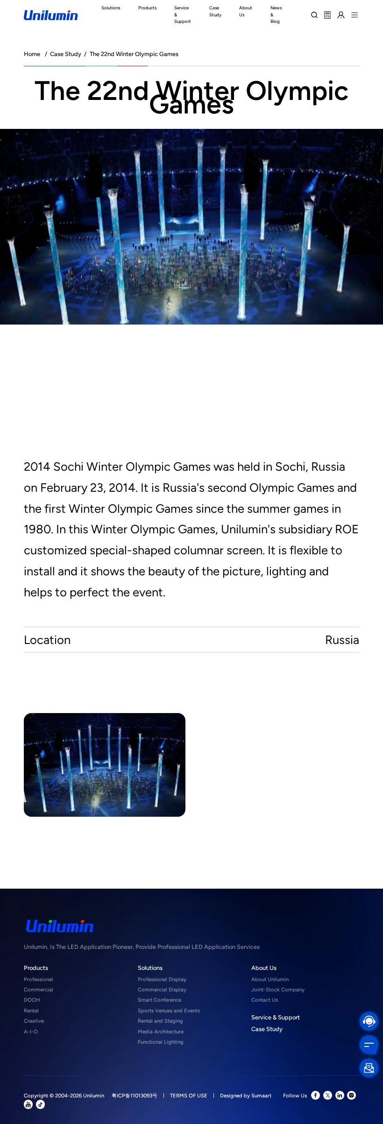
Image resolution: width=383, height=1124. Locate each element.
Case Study (65, 53)
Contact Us (264, 1000)
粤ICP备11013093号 (134, 1095)
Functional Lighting (161, 1042)
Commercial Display (162, 989)
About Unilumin (270, 979)
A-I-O (31, 1031)
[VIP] (341, 14)
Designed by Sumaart (245, 1095)
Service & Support (275, 1017)
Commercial (38, 989)
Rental (31, 1010)
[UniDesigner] (327, 14)
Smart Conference (159, 1000)
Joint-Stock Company (278, 989)
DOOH (32, 1000)
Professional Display (162, 979)
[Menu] (354, 14)
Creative (34, 1021)
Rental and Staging (160, 1021)
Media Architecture (161, 1031)
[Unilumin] (51, 15)
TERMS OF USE (188, 1095)
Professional (38, 979)
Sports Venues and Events (169, 1010)
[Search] (314, 14)
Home (32, 53)
